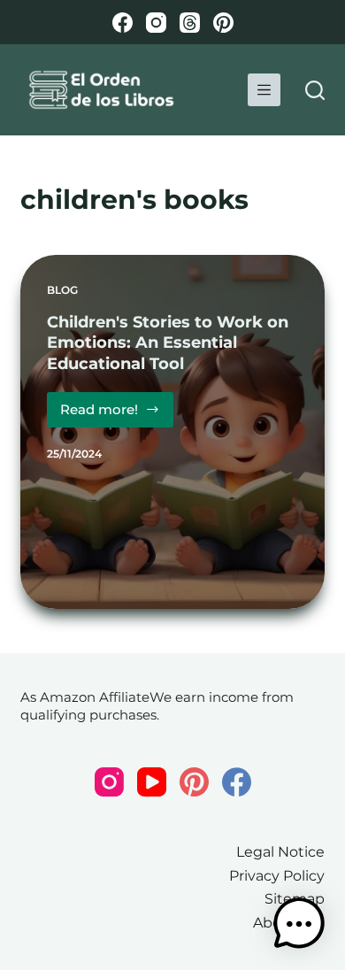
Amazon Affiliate (95, 697)
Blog (62, 289)
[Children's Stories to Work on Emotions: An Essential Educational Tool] (172, 432)
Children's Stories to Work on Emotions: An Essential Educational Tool (167, 342)
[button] (299, 924)
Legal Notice (280, 851)
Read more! (116, 414)
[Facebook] (122, 22)
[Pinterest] (223, 22)
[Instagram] (156, 22)
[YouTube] (151, 782)
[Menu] (264, 89)
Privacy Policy (277, 875)
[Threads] (190, 22)
